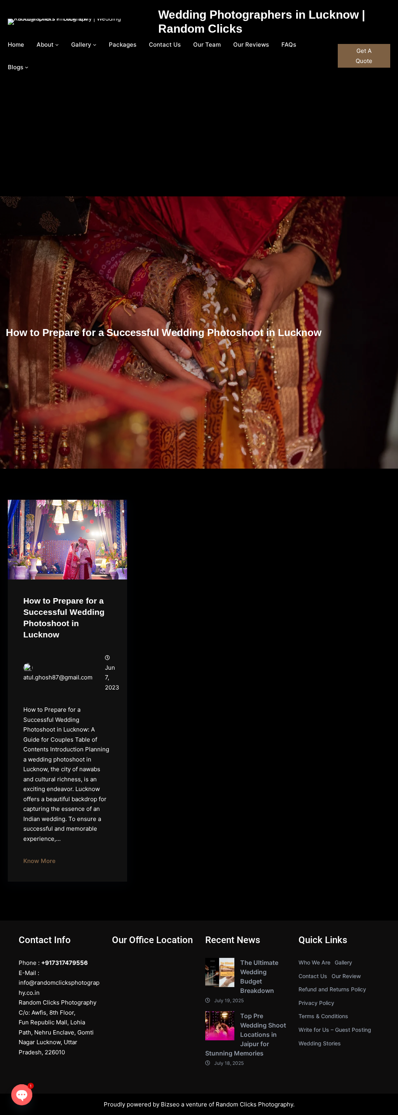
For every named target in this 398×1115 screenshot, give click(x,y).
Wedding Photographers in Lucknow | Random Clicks (261, 21)
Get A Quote (364, 56)
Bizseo (170, 1104)
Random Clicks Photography (254, 1104)
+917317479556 (64, 962)
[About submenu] (57, 44)
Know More (39, 861)
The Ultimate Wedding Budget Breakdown (259, 976)
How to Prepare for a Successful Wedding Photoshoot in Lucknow (64, 617)
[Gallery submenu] (94, 44)
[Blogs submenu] (26, 67)
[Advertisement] (199, 138)
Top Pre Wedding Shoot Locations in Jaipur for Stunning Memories (245, 1034)
